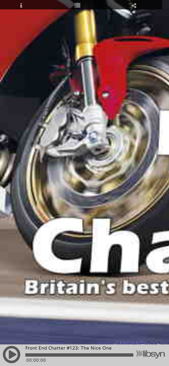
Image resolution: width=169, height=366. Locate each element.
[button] (12, 359)
